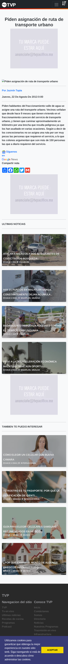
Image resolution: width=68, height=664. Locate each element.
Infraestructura (42, 634)
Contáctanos (41, 611)
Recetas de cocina (13, 619)
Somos (38, 615)
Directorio (40, 619)
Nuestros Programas (46, 626)
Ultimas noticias (11, 615)
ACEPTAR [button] (52, 650)
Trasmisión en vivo (45, 630)
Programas (8, 622)
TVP (4, 607)
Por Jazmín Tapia (12, 90)
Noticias (39, 622)
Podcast (7, 626)
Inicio (37, 607)
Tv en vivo (8, 611)
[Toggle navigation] (56, 4)
